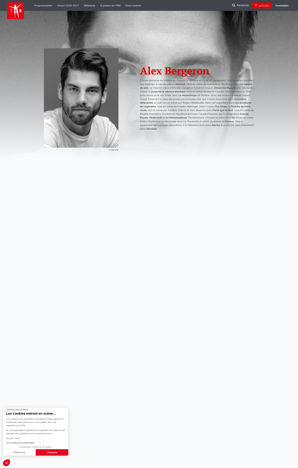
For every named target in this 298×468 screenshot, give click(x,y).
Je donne (263, 5)
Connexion (281, 5)
